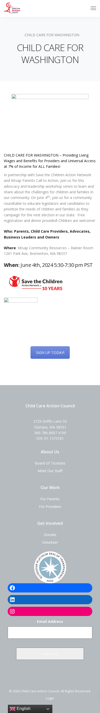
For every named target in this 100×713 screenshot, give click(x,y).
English (23, 708)
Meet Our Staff (50, 470)
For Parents (50, 498)
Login (50, 698)
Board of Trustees (50, 463)
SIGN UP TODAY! (50, 352)
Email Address (50, 621)
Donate (50, 534)
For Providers (50, 506)
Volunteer (50, 542)
